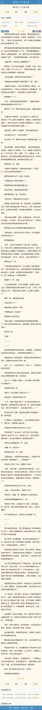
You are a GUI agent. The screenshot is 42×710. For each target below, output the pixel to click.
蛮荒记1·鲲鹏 (19, 22)
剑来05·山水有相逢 (33, 694)
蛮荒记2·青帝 (6, 22)
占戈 (16, 26)
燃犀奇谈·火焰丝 (32, 26)
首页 (10, 708)
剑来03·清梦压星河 (20, 698)
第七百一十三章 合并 (21, 2)
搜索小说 (24, 708)
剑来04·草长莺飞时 (33, 698)
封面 (25, 12)
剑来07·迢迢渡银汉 (7, 694)
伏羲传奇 (4, 26)
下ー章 (35, 12)
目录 (16, 12)
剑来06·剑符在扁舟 (20, 694)
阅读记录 (16, 708)
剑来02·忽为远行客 (7, 698)
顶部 (31, 708)
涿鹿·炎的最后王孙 (33, 22)
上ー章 (7, 12)
